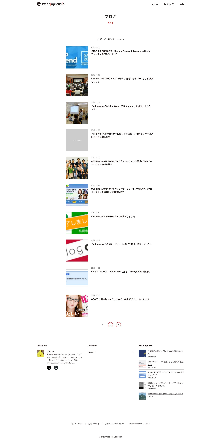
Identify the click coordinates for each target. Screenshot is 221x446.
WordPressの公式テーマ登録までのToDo (165, 393)
